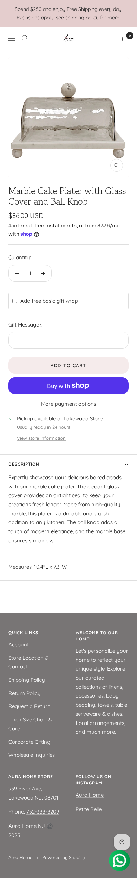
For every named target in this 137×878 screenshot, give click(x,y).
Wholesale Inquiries (31, 755)
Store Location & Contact (28, 662)
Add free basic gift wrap (49, 300)
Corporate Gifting (29, 742)
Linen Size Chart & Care (30, 724)
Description (23, 464)
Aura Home (90, 794)
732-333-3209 (42, 811)
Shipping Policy (26, 680)
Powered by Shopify (63, 857)
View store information (41, 438)
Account (18, 644)
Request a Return (29, 706)
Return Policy (24, 693)
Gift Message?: (25, 324)
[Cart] (125, 38)
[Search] (25, 38)
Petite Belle (89, 809)
